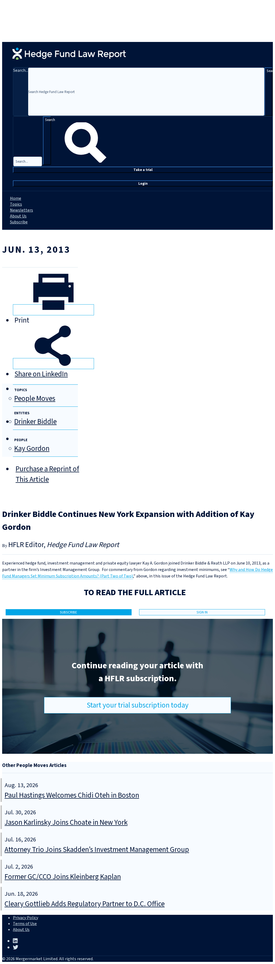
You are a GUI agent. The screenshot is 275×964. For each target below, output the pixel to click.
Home (15, 198)
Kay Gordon (31, 448)
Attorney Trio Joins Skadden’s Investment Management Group (97, 849)
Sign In (202, 612)
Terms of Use (25, 924)
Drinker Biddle (35, 421)
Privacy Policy (25, 918)
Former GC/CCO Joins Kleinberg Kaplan (63, 877)
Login (143, 183)
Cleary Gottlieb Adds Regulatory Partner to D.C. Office (85, 904)
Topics (16, 204)
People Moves (34, 398)
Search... (20, 70)
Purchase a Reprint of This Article (47, 474)
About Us (18, 216)
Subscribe (19, 222)
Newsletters (21, 210)
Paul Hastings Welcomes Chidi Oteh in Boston (72, 795)
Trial (143, 169)
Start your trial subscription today (138, 705)
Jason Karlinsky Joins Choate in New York (66, 822)
